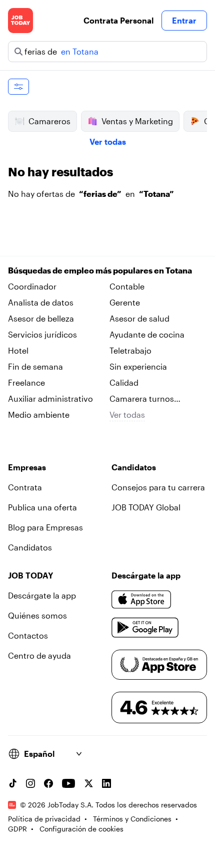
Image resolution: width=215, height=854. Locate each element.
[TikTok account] (12, 783)
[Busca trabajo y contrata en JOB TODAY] (20, 20)
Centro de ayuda (39, 655)
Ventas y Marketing (137, 121)
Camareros (49, 121)
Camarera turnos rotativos (142, 399)
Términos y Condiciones (132, 818)
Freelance (26, 382)
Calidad (124, 382)
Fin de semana (35, 366)
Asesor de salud (140, 318)
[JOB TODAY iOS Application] (142, 600)
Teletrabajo (131, 350)
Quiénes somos (37, 615)
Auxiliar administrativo (50, 398)
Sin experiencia (138, 366)
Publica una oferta (42, 507)
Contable (127, 286)
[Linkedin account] (106, 783)
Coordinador (32, 286)
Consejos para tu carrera (158, 487)
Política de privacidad (44, 818)
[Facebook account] (48, 783)
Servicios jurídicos (42, 334)
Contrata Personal (119, 20)
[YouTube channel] (68, 783)
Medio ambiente (39, 414)
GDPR (17, 828)
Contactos (28, 635)
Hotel (18, 350)
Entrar (184, 20)
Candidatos (30, 547)
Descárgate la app (42, 595)
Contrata (25, 487)
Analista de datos (41, 302)
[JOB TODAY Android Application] (145, 628)
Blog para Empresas (45, 527)
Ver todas (108, 141)
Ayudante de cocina (147, 334)
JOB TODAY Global (146, 507)
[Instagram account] (30, 783)
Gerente (125, 302)
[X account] (88, 783)
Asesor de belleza (41, 318)
